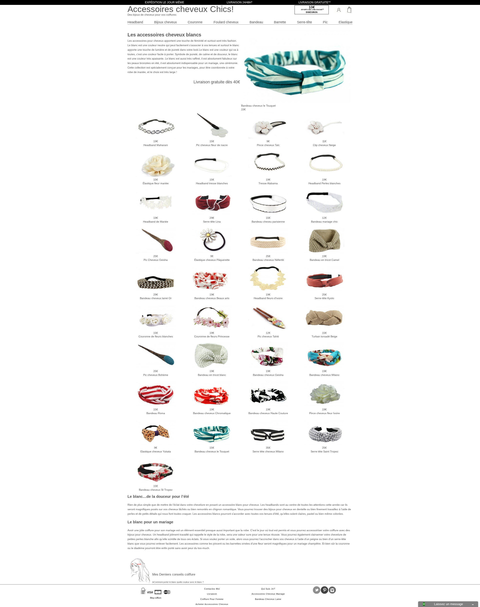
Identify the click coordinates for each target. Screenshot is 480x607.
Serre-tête (304, 22)
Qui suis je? (268, 589)
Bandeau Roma (155, 411)
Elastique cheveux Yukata (155, 449)
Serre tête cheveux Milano (268, 449)
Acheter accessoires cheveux (212, 604)
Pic (325, 22)
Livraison (212, 594)
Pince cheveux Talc (268, 143)
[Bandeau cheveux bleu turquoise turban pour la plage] (295, 101)
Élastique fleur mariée (156, 181)
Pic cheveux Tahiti (268, 334)
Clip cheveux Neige (324, 143)
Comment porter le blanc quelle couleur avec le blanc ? (179, 582)
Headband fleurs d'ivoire (268, 296)
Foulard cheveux (226, 22)
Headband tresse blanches (212, 181)
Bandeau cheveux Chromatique (212, 411)
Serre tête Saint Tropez (324, 449)
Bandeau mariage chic (324, 219)
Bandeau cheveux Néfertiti (268, 258)
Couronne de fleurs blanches (156, 334)
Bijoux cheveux (165, 22)
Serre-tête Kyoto (324, 296)
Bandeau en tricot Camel (324, 258)
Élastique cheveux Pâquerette (212, 258)
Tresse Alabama (268, 181)
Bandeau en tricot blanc (212, 373)
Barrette (280, 22)
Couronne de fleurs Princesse (212, 334)
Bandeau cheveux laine (268, 599)
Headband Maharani (155, 143)
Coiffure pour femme (212, 599)
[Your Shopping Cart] (347, 9)
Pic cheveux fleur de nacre (212, 143)
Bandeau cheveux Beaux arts (211, 296)
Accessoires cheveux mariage (268, 594)
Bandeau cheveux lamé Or (156, 296)
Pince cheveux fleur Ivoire (324, 411)
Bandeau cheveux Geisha (268, 373)
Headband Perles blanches (324, 181)
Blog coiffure (155, 598)
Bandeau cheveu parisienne (268, 219)
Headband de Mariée (155, 219)
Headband (135, 22)
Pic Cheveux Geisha (156, 258)
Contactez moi (212, 589)
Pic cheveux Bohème (155, 373)
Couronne (195, 22)
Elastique (345, 22)
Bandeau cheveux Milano (324, 373)
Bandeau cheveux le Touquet (212, 449)
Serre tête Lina (212, 219)
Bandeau (256, 22)
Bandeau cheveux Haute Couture (268, 411)
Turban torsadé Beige (324, 334)
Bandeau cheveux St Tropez (155, 487)
